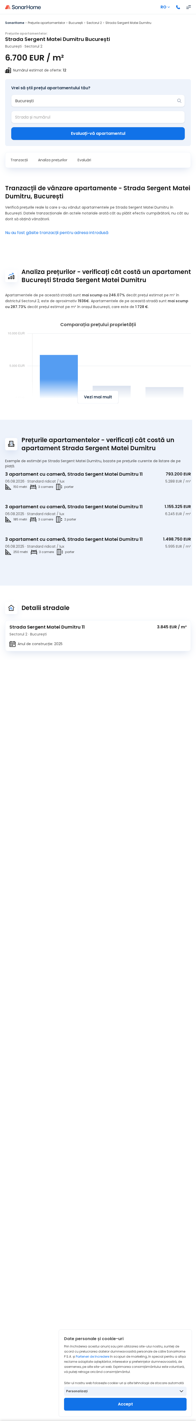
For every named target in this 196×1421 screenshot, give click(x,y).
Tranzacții (19, 160)
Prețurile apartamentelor (46, 23)
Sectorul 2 (94, 23)
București (76, 23)
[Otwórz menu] (188, 7)
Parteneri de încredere (92, 1356)
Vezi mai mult (98, 397)
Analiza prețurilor (52, 160)
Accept (125, 1404)
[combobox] (94, 101)
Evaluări (84, 160)
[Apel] (178, 7)
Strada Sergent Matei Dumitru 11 (47, 627)
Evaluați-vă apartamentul (98, 133)
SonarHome (14, 23)
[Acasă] (23, 7)
